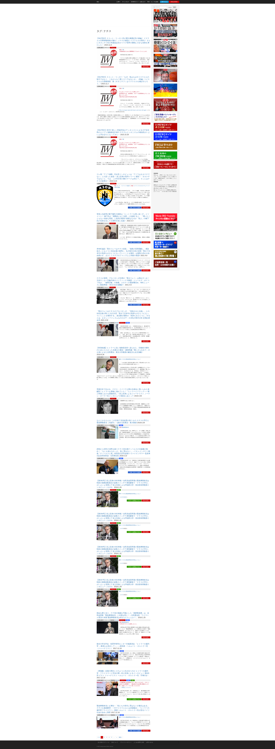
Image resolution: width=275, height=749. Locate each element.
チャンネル (125, 1)
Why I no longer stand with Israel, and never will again (133, 110)
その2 (121, 563)
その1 (121, 594)
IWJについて (114, 742)
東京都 (117, 322)
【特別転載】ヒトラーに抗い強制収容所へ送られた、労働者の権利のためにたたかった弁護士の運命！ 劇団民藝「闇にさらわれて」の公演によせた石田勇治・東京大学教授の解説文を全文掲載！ (123, 350)
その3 (121, 528)
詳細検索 (170, 7)
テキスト (113, 47)
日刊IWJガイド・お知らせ (138, 1)
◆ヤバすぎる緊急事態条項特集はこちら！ (130, 359)
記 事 (118, 1)
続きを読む (146, 66)
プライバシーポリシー (126, 742)
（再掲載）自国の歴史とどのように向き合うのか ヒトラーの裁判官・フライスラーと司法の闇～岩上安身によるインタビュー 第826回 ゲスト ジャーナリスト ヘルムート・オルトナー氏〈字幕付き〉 (123, 673)
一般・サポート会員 (134, 207)
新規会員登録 (174, 1)
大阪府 (117, 425)
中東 (123, 49)
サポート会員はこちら (134, 500)
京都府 (117, 651)
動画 (128, 322)
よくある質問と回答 (139, 742)
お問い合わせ (149, 742)
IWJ (98, 2)
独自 (119, 490)
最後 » (120, 737)
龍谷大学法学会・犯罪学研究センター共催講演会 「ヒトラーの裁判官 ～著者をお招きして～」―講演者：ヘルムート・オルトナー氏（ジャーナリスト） (123, 646)
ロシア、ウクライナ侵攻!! (123, 185)
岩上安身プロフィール (103, 742)
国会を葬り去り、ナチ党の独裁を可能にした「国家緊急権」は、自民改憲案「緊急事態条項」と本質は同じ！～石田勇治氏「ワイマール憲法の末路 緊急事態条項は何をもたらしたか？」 (123, 615)
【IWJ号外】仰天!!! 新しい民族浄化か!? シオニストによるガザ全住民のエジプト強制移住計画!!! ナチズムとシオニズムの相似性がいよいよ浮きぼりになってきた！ (123, 132)
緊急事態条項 (125, 427)
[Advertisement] (123, 15)
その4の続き (123, 497)
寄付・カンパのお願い (153, 1)
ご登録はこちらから (126, 687)
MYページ (164, 1)
